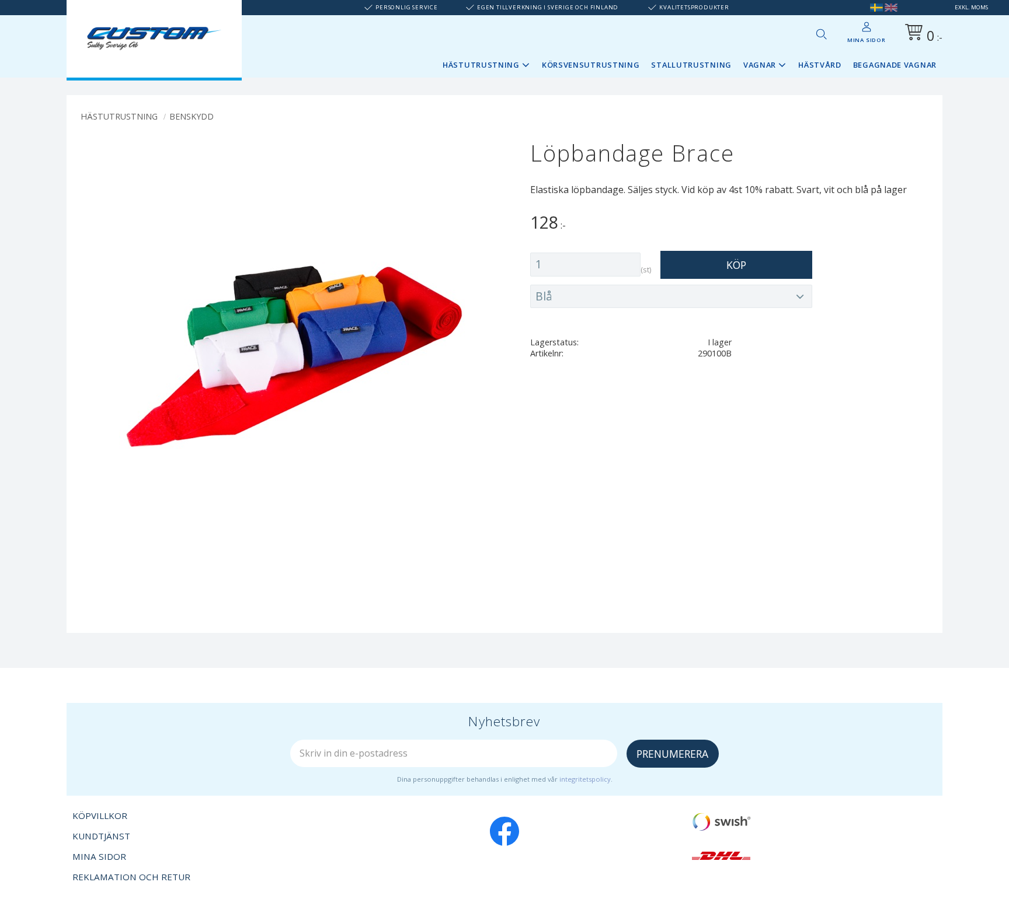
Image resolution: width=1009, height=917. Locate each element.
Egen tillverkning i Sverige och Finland (547, 7)
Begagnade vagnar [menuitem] (895, 65)
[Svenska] (876, 7)
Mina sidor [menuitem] (866, 40)
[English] (891, 7)
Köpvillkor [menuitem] (99, 815)
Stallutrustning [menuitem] (691, 65)
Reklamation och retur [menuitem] (131, 877)
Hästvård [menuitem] (819, 65)
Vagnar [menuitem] (759, 65)
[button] (821, 34)
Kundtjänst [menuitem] (101, 836)
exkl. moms (971, 7)
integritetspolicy (585, 779)
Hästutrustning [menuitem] (481, 65)
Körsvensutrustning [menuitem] (591, 65)
